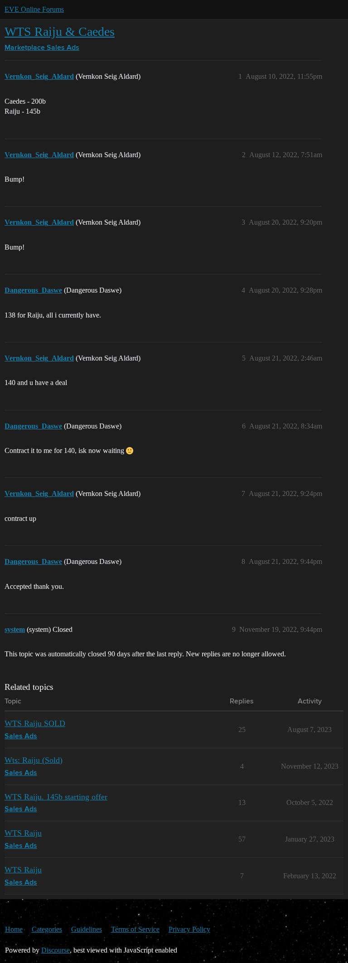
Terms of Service (135, 929)
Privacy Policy (189, 929)
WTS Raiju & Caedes (60, 31)
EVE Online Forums (34, 9)
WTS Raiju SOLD (35, 723)
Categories (47, 929)
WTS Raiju (23, 833)
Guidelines (86, 929)
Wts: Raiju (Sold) (34, 760)
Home (14, 929)
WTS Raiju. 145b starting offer (56, 796)
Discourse (55, 950)
